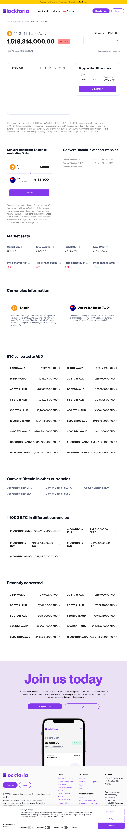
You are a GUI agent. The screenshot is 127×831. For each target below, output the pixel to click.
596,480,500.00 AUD (34, 431)
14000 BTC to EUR (75, 531)
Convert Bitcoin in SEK (103, 159)
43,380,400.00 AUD (91, 410)
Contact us (83, 788)
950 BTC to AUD (76, 626)
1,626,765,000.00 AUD (34, 452)
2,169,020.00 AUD (91, 379)
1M (55, 68)
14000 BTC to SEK (75, 544)
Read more (83, 2)
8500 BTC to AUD (20, 637)
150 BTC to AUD (19, 410)
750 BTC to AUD (19, 626)
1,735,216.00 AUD (34, 379)
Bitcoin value (23, 21)
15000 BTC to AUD (20, 452)
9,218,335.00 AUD (91, 400)
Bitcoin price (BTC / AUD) (107, 33)
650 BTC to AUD (76, 616)
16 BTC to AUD (18, 379)
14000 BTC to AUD (78, 442)
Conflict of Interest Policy (65, 789)
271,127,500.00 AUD (91, 421)
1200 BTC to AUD (20, 421)
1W (50, 68)
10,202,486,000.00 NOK (31, 544)
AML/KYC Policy (64, 800)
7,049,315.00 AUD (34, 400)
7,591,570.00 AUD (91, 605)
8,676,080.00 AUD (34, 616)
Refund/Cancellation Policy (65, 795)
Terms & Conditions (65, 778)
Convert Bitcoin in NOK (72, 167)
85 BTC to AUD (75, 400)
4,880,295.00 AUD (34, 389)
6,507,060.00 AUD (91, 389)
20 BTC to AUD (75, 379)
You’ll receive (108, 77)
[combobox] (101, 40)
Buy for (82, 74)
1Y (60, 68)
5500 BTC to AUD (20, 431)
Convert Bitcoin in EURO (73, 163)
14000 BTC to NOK (18, 544)
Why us (56, 11)
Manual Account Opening (88, 782)
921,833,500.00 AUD (34, 637)
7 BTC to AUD (17, 368)
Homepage (11, 21)
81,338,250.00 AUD (34, 626)
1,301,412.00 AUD (91, 368)
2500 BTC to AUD (77, 421)
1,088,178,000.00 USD (34, 556)
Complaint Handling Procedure (65, 783)
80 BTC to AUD (18, 616)
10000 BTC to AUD (21, 442)
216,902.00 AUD (34, 595)
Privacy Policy (63, 803)
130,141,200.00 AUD (34, 421)
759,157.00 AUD (34, 368)
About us (82, 778)
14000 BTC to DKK (21, 531)
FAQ (81, 785)
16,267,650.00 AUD (34, 410)
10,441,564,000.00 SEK (88, 544)
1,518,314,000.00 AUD (91, 442)
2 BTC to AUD (17, 595)
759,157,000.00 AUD (91, 431)
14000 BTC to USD (21, 556)
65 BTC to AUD (18, 400)
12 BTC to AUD (75, 368)
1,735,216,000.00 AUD (91, 452)
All (64, 68)
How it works (43, 11)
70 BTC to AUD (75, 605)
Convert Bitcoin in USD (103, 163)
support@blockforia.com (89, 800)
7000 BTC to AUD (77, 431)
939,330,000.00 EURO (87, 531)
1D (45, 68)
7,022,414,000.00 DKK (34, 531)
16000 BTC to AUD (78, 452)
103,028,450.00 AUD (91, 626)
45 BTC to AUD (18, 389)
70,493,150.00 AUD (91, 616)
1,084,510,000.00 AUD (34, 442)
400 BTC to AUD (76, 410)
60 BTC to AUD (75, 389)
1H (41, 68)
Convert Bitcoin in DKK (72, 159)
